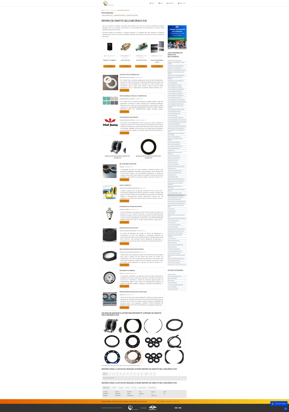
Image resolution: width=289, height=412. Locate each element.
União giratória (171, 213)
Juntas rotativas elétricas (174, 253)
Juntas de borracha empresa (175, 91)
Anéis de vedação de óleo (174, 240)
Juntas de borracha (172, 83)
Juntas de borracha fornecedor (175, 95)
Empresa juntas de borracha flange (176, 70)
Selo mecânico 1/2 (172, 211)
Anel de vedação (172, 274)
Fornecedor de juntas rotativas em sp (177, 265)
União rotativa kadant (173, 160)
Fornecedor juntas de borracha (175, 80)
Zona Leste (134, 387)
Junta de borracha (172, 282)
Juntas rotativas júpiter (174, 156)
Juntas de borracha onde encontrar (177, 102)
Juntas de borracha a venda (119, 15)
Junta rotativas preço (173, 164)
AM (151, 373)
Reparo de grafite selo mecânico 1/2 (176, 179)
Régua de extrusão (172, 278)
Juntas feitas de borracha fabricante (177, 126)
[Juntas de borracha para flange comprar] (174, 341)
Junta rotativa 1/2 (172, 238)
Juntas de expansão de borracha (175, 117)
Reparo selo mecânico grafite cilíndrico (175, 236)
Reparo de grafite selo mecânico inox (176, 201)
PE (134, 373)
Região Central (106, 387)
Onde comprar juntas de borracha (176, 128)
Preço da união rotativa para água (176, 258)
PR (124, 373)
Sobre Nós (171, 3)
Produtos (182, 3)
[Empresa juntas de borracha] (132, 341)
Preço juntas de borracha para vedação (175, 139)
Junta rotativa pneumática (174, 224)
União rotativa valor (173, 162)
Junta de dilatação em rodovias (175, 284)
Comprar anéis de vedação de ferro (176, 203)
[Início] (108, 3)
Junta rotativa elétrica (173, 220)
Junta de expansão (172, 287)
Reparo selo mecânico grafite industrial (175, 153)
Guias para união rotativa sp (174, 172)
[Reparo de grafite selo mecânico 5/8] (117, 147)
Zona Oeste (121, 387)
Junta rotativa (171, 209)
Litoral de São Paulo (152, 387)
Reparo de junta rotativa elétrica (176, 181)
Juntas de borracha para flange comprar (175, 106)
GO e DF (146, 373)
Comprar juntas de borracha (175, 60)
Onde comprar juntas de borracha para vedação (176, 134)
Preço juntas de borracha (174, 136)
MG (113, 373)
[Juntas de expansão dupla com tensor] (153, 357)
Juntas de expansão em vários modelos (177, 122)
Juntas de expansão (172, 115)
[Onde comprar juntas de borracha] (132, 357)
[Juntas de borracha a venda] (112, 341)
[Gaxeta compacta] (110, 198)
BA (138, 373)
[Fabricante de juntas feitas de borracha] (174, 357)
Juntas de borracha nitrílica (175, 97)
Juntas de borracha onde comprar (176, 99)
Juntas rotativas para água (174, 199)
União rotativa (171, 150)
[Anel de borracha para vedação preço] (110, 262)
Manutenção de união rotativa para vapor (176, 256)
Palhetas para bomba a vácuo (175, 276)
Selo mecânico (171, 280)
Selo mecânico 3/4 (172, 168)
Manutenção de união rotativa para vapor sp (176, 190)
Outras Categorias (175, 270)
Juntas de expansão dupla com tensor (177, 119)
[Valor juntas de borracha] (132, 326)
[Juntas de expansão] (112, 357)
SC (127, 373)
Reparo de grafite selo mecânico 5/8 (176, 195)
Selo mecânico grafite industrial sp (176, 229)
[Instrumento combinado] (110, 284)
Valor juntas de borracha (107, 15)
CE (141, 373)
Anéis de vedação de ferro (174, 260)
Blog (161, 3)
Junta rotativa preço (173, 227)
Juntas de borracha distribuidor (176, 89)
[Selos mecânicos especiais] (110, 177)
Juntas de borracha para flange (175, 104)
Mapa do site (176, 401)
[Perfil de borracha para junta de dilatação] (110, 305)
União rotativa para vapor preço (175, 244)
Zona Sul (127, 387)
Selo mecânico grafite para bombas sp (177, 218)
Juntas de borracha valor (174, 113)
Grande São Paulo (142, 387)
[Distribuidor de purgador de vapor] (110, 220)
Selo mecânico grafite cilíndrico (175, 197)
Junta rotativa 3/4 (172, 222)
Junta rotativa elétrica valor (175, 251)
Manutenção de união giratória (175, 233)
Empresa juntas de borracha (175, 68)
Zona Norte (114, 387)
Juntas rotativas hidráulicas (175, 170)
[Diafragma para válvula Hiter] (110, 241)
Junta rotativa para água (174, 249)
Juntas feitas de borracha (174, 124)
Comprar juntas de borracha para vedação (176, 63)
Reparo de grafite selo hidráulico (176, 231)
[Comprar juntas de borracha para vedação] (153, 341)
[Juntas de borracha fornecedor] (112, 326)
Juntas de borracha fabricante (175, 93)
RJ (109, 373)
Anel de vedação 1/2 (172, 247)
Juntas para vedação (173, 289)
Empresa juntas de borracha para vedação (176, 73)
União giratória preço (173, 177)
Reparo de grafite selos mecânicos (176, 166)
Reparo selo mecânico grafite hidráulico (175, 187)
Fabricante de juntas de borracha (176, 75)
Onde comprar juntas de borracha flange (176, 131)
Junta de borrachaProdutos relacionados (175, 55)
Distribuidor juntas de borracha (176, 66)
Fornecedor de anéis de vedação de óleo (176, 215)
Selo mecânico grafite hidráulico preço (176, 206)
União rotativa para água (174, 148)
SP (120, 373)
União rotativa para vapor (174, 158)
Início (152, 3)
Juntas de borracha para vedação (176, 109)
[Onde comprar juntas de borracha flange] (174, 326)
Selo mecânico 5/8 (172, 175)
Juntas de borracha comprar (132, 15)
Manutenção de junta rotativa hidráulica (175, 184)
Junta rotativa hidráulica (174, 262)
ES (117, 373)
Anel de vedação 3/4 (172, 242)
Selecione (105, 373)
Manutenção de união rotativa (175, 146)
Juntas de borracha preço (174, 111)
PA (154, 373)
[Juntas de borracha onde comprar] (153, 326)
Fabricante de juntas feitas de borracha (175, 78)
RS (131, 373)
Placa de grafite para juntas (175, 193)
